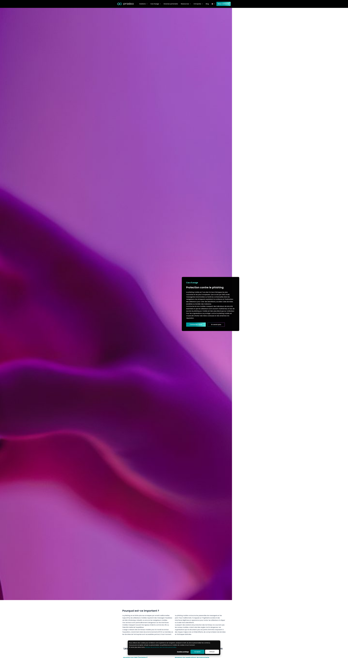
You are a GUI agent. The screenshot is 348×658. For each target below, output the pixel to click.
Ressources (185, 4)
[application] (146, 4)
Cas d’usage (154, 4)
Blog (207, 4)
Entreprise (197, 4)
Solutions (142, 4)
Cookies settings (183, 652)
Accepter (197, 652)
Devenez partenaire (171, 4)
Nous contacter (223, 4)
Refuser (212, 652)
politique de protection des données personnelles (160, 647)
